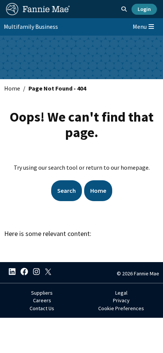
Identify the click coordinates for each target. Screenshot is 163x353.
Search (66, 190)
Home (12, 88)
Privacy (121, 300)
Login (144, 9)
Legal (121, 292)
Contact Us (42, 308)
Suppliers (42, 292)
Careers (42, 300)
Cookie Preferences (121, 308)
